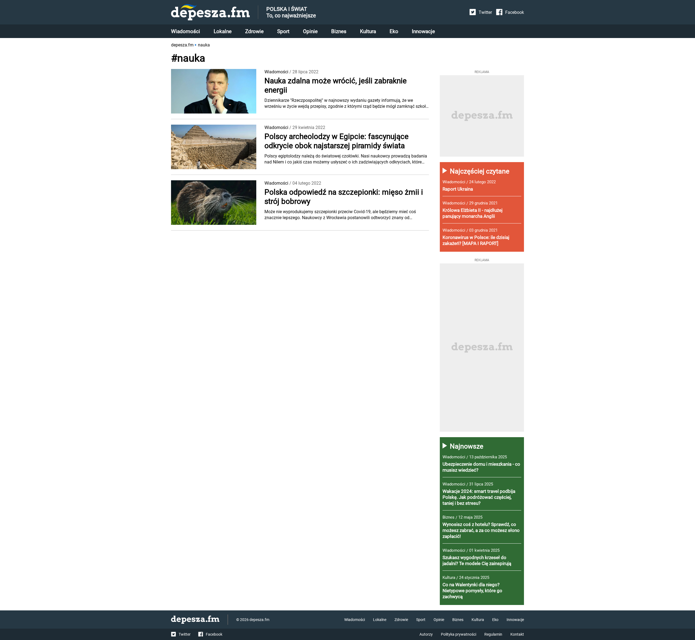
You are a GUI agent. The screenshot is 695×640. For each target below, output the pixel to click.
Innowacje (423, 31)
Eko (394, 31)
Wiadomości (185, 31)
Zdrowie (254, 31)
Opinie (310, 31)
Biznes (338, 31)
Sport (283, 31)
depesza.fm (182, 45)
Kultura (368, 31)
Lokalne (223, 31)
